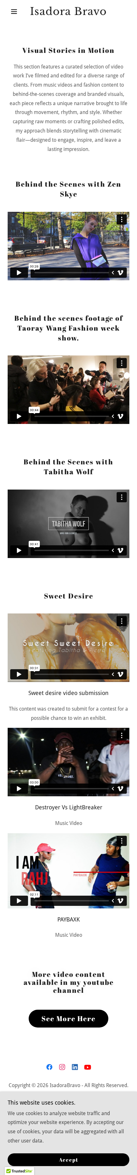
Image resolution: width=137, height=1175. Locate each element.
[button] (17, 11)
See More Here (68, 1018)
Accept (68, 1159)
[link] (68, 11)
